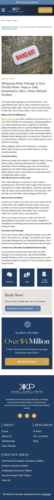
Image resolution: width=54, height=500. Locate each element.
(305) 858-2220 (45, 10)
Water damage (8, 119)
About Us (7, 436)
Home (3, 20)
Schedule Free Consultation (20, 308)
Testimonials (8, 441)
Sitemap (46, 494)
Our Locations (40, 436)
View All (6, 480)
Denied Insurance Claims (15, 465)
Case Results (9, 445)
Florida (14, 20)
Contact (37, 431)
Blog (35, 441)
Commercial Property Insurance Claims (22, 460)
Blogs (8, 20)
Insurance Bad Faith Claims (16, 475)
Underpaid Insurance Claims (17, 470)
